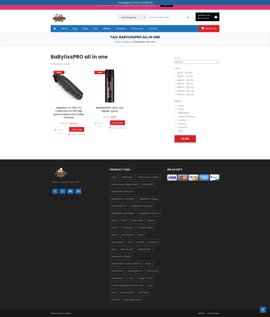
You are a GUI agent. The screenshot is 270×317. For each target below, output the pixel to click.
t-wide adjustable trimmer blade (128, 285)
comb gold (127, 227)
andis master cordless (148, 177)
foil (129, 242)
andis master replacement (125, 184)
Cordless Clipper (145, 227)
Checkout (121, 28)
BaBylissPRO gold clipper (123, 213)
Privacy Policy (213, 313)
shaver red (152, 270)
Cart (95, 28)
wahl (114, 292)
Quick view (76, 129)
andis (114, 177)
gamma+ (153, 242)
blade (114, 220)
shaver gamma (135, 270)
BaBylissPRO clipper (149, 198)
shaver (148, 263)
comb (114, 227)
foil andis (139, 242)
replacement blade (121, 256)
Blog (75, 28)
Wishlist (107, 28)
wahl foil (116, 299)
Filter (185, 138)
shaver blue (117, 270)
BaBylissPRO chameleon (123, 198)
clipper (151, 220)
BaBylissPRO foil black (141, 206)
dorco (141, 234)
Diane (114, 234)
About (64, 28)
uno (150, 285)
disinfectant (128, 234)
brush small (137, 220)
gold (114, 249)
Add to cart (60, 131)
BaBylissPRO (148, 184)
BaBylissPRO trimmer (150, 213)
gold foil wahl (126, 249)
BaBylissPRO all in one (122, 191)
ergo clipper (117, 242)
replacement (144, 249)
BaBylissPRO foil (119, 206)
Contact (153, 28)
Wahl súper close (132, 299)
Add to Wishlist (78, 134)
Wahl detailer (127, 292)
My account (137, 28)
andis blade (127, 177)
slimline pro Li (118, 278)
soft (131, 278)
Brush (124, 220)
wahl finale (143, 292)
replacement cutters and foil (126, 263)
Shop (85, 28)
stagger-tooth (145, 278)
